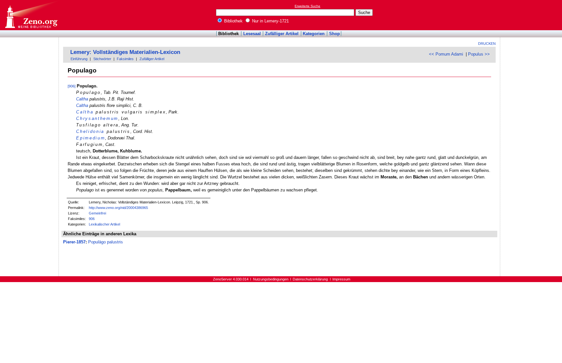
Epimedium (90, 138)
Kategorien (314, 33)
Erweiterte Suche (307, 6)
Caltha (82, 99)
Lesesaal (252, 33)
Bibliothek (233, 21)
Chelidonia (90, 131)
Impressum (341, 279)
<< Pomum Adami (446, 54)
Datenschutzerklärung (310, 279)
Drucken (487, 43)
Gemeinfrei (97, 213)
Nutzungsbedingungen (270, 279)
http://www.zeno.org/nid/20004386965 (118, 208)
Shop (334, 33)
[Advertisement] (532, 15)
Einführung (79, 59)
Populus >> (479, 54)
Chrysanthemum (97, 118)
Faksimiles (125, 59)
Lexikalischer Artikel (104, 224)
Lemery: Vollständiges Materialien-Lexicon (125, 52)
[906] (71, 86)
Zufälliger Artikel (282, 33)
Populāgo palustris (105, 242)
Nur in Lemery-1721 (270, 21)
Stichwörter (102, 59)
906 (92, 219)
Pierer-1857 (74, 242)
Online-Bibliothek (31, 15)
